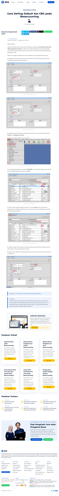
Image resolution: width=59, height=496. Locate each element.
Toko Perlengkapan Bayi (29, 468)
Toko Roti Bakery (27, 463)
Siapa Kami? (49, 463)
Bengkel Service (27, 465)
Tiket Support (49, 468)
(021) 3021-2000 (18, 480)
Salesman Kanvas (16, 465)
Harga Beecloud (4, 465)
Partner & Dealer (50, 470)
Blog (36, 463)
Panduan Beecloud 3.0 (39, 467)
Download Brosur (6, 472)
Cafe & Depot (15, 468)
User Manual (37, 470)
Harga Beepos (4, 467)
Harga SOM (3, 468)
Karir (48, 465)
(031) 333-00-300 (25, 480)
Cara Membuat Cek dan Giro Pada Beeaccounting (28, 293)
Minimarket (26, 467)
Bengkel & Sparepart (17, 470)
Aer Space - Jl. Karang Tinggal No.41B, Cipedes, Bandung (43, 481)
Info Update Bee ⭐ (39, 474)
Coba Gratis (34, 327)
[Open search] (57, 2)
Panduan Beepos (38, 468)
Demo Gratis (51, 2)
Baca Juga (10, 358)
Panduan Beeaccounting (40, 465)
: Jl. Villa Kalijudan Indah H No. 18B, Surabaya (40, 480)
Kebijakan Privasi (50, 472)
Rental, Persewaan (28, 470)
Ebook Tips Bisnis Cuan (40, 472)
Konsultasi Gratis (44, 327)
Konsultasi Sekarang (36, 439)
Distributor (15, 463)
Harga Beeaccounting (5, 463)
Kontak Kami (49, 467)
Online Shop (15, 472)
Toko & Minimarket (16, 467)
